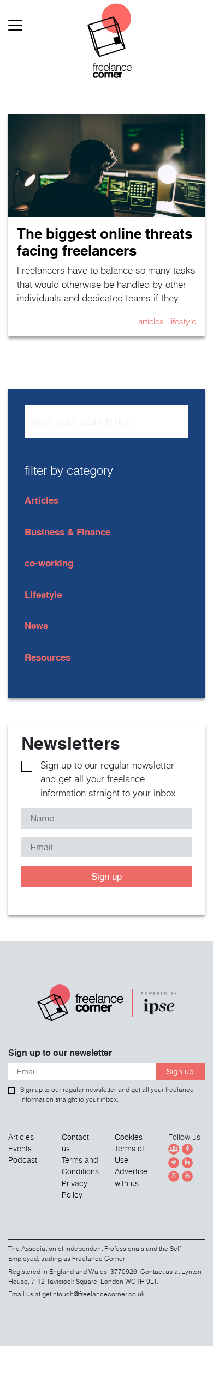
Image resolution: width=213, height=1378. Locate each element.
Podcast (22, 1160)
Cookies (129, 1137)
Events (20, 1148)
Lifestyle (182, 321)
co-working (49, 563)
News (36, 625)
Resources (47, 657)
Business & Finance (67, 531)
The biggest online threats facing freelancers (104, 242)
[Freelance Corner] (107, 44)
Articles (151, 321)
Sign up (106, 876)
